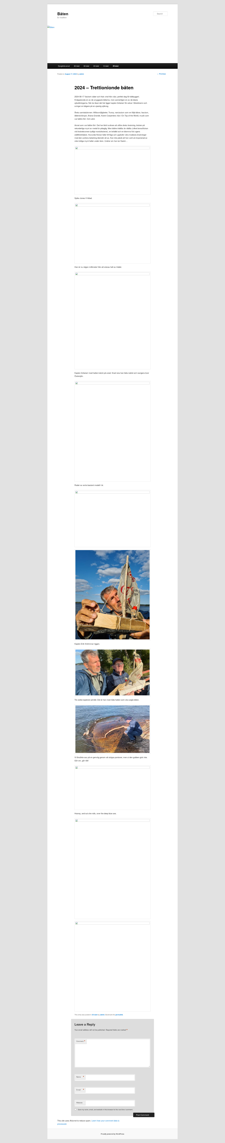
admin (81, 74)
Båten (62, 13)
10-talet (106, 66)
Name (80, 1077)
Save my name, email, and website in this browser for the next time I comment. (105, 1109)
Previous (161, 74)
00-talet (96, 66)
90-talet (86, 66)
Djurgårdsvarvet (64, 66)
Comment (80, 1041)
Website (79, 1102)
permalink (119, 1014)
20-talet (115, 66)
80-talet (77, 66)
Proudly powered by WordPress (112, 1134)
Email (80, 1090)
